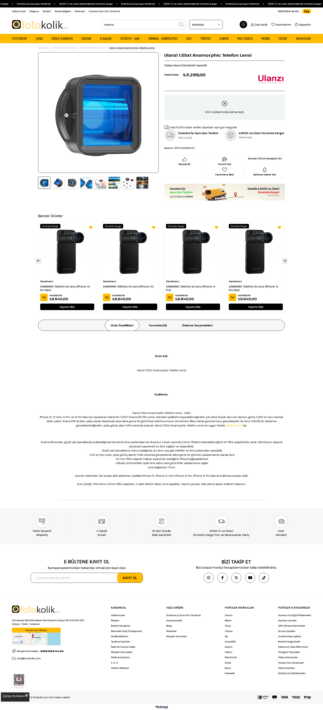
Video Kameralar (288, 657)
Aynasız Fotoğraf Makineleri (294, 615)
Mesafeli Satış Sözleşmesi (126, 631)
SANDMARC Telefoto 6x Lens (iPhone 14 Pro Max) (253, 288)
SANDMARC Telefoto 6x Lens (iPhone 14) (128, 286)
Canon (229, 615)
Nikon (228, 620)
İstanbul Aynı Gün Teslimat (104, 11)
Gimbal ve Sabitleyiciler (292, 673)
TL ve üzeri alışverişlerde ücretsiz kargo (282, 3)
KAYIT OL (130, 578)
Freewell (230, 673)
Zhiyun (229, 631)
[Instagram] (209, 578)
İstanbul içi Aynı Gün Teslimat (183, 615)
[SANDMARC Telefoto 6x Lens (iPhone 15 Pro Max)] (67, 251)
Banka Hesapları (120, 625)
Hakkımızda (19, 11)
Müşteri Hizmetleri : (40, 651)
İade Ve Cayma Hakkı (123, 646)
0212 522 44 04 (288, 11)
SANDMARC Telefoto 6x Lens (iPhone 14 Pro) (191, 288)
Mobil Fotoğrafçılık (289, 641)
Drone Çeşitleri (286, 631)
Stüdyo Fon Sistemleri (291, 662)
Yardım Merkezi (120, 668)
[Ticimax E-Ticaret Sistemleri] (161, 707)
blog (306, 11)
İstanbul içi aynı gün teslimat (18, 3)
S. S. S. (114, 662)
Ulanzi (228, 652)
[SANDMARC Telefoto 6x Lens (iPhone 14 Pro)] (193, 251)
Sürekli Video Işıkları (289, 636)
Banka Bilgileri (63, 11)
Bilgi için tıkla (185, 137)
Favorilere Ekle (90, 227)
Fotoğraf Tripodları (289, 652)
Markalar (80, 11)
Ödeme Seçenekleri (197, 325)
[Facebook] (222, 578)
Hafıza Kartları (286, 668)
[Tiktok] (264, 578)
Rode (228, 662)
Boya (228, 668)
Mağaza (34, 11)
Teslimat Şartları (120, 641)
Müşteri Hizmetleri (122, 652)
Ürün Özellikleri (122, 325)
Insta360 (230, 641)
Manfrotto (231, 657)
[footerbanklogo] (284, 697)
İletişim (47, 11)
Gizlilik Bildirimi (119, 636)
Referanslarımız (120, 657)
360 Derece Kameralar (291, 625)
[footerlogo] (35, 609)
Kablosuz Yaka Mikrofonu (293, 646)
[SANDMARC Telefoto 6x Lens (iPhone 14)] (130, 251)
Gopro (229, 646)
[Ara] (181, 24)
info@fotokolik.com (29, 658)
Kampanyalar (174, 620)
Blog (169, 625)
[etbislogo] (19, 680)
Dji (226, 636)
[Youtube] (250, 578)
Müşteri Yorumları (176, 636)
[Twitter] (236, 578)
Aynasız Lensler (287, 620)
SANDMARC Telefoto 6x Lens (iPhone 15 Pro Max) (65, 288)
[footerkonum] (36, 636)
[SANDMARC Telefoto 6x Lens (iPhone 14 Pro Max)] (256, 251)
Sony (228, 625)
